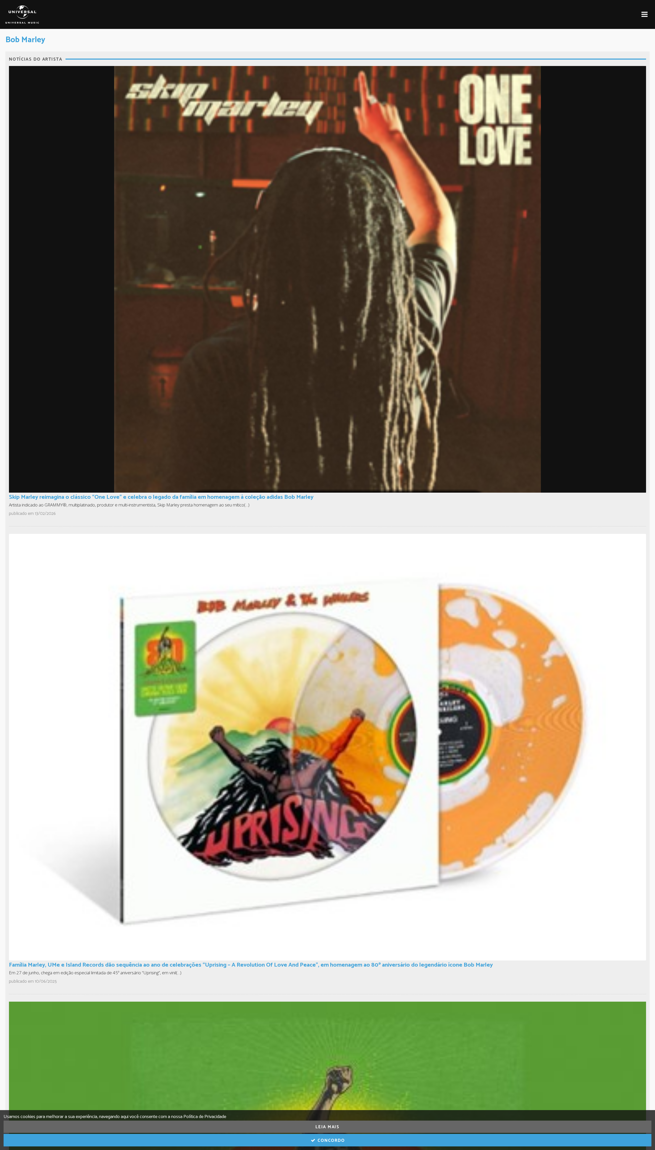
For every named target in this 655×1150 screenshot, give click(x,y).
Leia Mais (327, 1127)
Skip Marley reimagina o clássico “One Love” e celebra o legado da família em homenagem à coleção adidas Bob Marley (161, 497)
